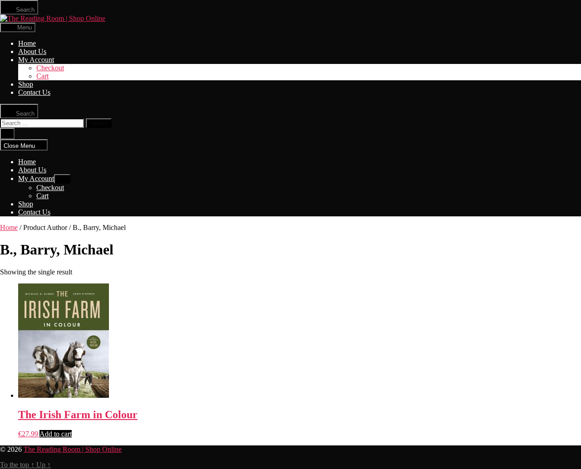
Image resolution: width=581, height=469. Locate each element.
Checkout (50, 68)
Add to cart (55, 434)
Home (27, 43)
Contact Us (34, 92)
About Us (32, 51)
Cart (42, 76)
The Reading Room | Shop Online (73, 449)
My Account (36, 60)
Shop (25, 84)
